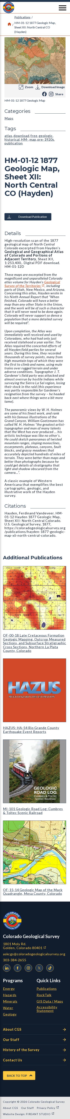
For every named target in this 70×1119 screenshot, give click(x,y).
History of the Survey (21, 1050)
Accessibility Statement (47, 1009)
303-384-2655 (14, 960)
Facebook (17, 968)
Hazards (9, 995)
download (21, 136)
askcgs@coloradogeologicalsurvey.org (34, 954)
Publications (22, 17)
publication (13, 143)
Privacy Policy (48, 1107)
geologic (46, 136)
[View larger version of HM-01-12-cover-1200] (35, 60)
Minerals (10, 1001)
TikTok (50, 968)
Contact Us (12, 1060)
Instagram (28, 968)
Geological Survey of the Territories (32, 284)
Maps (8, 118)
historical (12, 139)
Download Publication (32, 216)
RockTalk (44, 995)
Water (8, 1008)
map (32, 139)
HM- (24, 139)
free (34, 136)
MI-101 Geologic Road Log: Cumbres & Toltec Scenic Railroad (33, 811)
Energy (9, 989)
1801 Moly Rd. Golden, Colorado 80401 (35, 946)
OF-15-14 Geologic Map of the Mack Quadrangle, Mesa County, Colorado (33, 892)
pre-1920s (45, 139)
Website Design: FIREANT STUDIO (29, 1114)
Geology (10, 1014)
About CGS (12, 1029)
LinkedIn (6, 968)
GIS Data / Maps (50, 1001)
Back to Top (17, 1075)
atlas (8, 136)
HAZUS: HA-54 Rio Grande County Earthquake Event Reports (31, 730)
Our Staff (11, 1040)
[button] (35, 7)
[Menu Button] (62, 8)
